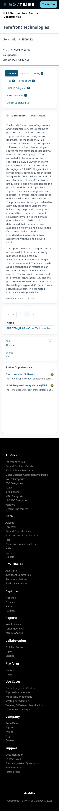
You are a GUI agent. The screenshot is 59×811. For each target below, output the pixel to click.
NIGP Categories (14, 496)
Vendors (10, 504)
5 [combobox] (8, 314)
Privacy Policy (13, 767)
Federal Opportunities (18, 531)
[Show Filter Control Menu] (50, 341)
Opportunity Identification (20, 688)
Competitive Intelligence (19, 709)
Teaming (10, 610)
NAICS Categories (15, 479)
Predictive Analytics (16, 583)
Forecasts (10, 527)
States (9, 487)
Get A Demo (12, 723)
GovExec (38, 800)
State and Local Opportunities (22, 535)
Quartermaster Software (20, 374)
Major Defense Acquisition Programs (26, 474)
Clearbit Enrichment (16, 509)
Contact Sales (13, 759)
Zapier (9, 651)
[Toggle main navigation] (5, 4)
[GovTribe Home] (21, 4)
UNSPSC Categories (16, 500)
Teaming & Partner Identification (24, 705)
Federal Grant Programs (19, 470)
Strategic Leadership (17, 701)
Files (7, 539)
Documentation (14, 754)
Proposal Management (18, 696)
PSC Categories (14, 483)
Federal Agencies (15, 462)
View (8, 356)
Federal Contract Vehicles (19, 466)
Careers (9, 740)
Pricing (9, 731)
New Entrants (13, 624)
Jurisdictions (12, 491)
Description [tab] (38, 115)
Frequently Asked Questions (21, 763)
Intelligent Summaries (18, 575)
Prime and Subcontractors (20, 544)
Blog (8, 736)
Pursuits (10, 602)
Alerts (8, 606)
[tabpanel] (29, 211)
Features (10, 670)
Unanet (9, 655)
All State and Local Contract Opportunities (21, 14)
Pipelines (10, 597)
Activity (9, 548)
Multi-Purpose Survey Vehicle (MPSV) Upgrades (27, 385)
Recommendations (16, 579)
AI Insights (11, 570)
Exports (9, 557)
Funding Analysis (15, 628)
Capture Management (18, 692)
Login (8, 674)
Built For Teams (14, 647)
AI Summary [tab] (18, 115)
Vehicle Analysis (14, 633)
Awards (9, 522)
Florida (10, 345)
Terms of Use (13, 771)
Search (9, 552)
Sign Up (9, 727)
